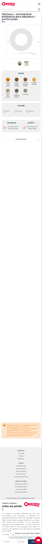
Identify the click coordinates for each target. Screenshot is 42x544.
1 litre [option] (8, 111)
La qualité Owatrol (21, 486)
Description (21, 139)
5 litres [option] (19, 111)
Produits (21, 453)
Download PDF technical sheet (13, 127)
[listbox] (21, 87)
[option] (8, 80)
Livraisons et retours (21, 484)
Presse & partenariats (21, 476)
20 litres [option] (31, 111)
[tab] (21, 139)
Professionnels (21, 466)
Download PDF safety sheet (32, 127)
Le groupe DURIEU (21, 492)
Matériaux (21, 458)
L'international (21, 474)
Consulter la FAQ (21, 489)
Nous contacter (21, 471)
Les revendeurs (21, 468)
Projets (21, 456)
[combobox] (21, 9)
